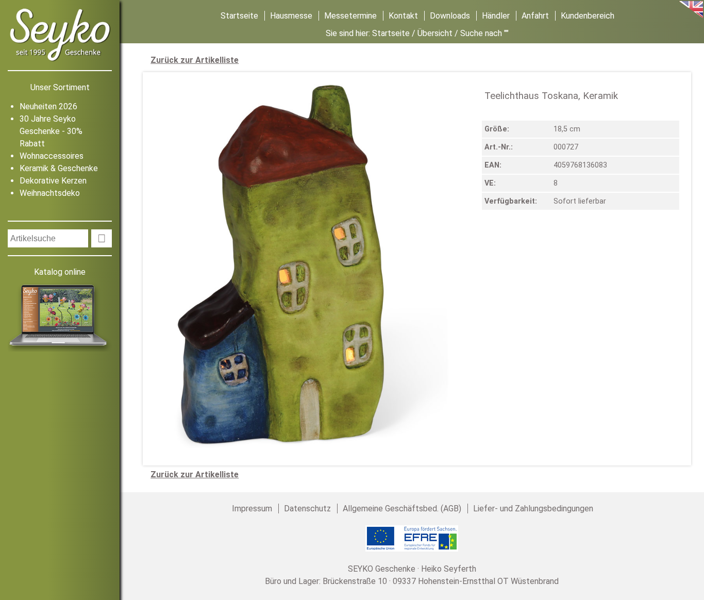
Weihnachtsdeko (50, 193)
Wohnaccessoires (51, 156)
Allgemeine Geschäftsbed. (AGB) (402, 508)
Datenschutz (307, 508)
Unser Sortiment (60, 87)
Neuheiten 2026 (48, 106)
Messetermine (350, 16)
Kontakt (403, 16)
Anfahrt (535, 16)
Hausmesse (291, 16)
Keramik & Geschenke (59, 168)
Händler (496, 16)
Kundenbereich (587, 16)
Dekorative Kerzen (53, 181)
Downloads (450, 16)
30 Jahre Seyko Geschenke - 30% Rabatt (51, 131)
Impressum (252, 508)
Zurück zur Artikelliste (194, 60)
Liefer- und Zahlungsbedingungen (533, 508)
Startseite (239, 16)
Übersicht (434, 33)
